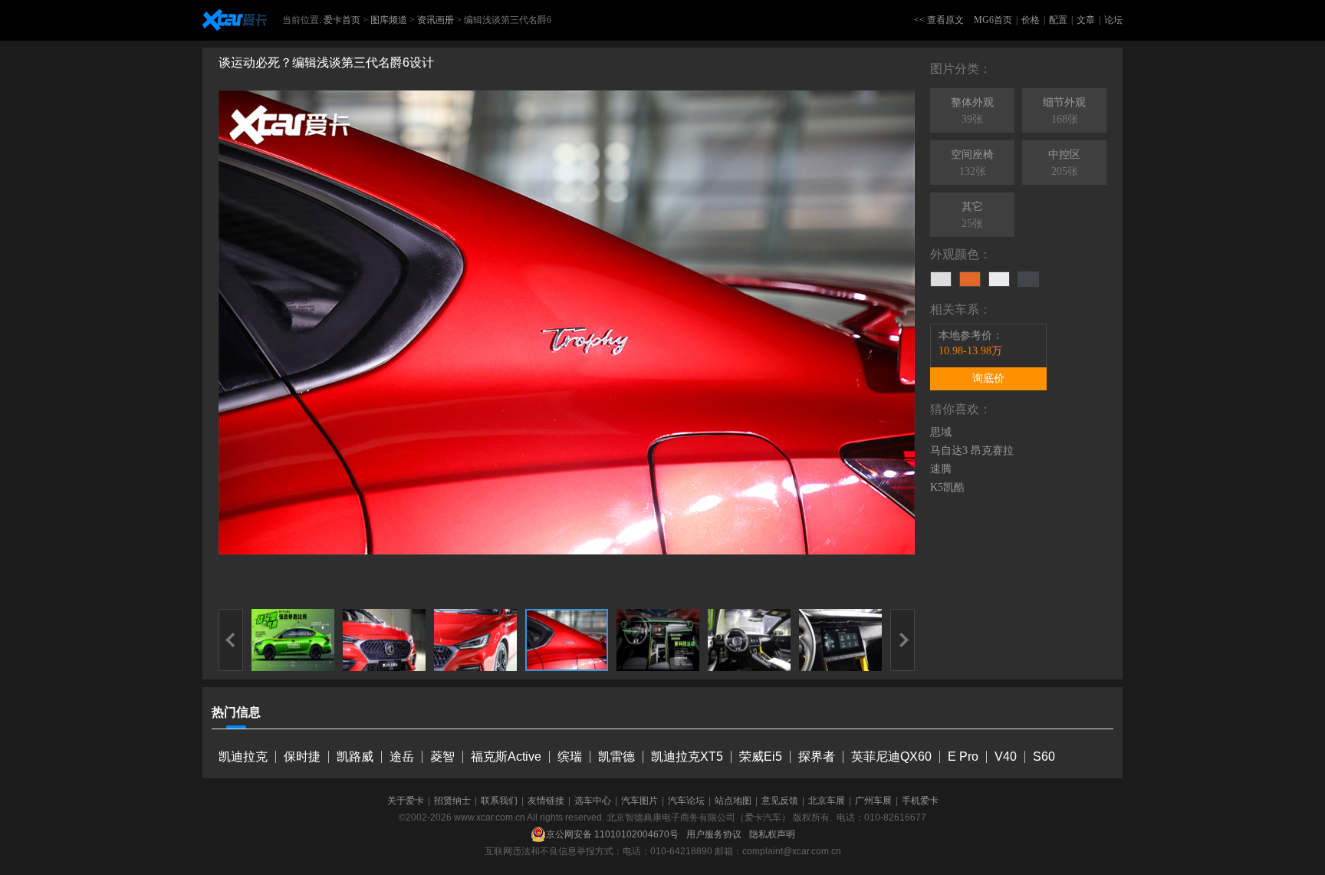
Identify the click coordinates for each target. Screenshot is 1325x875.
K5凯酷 (947, 487)
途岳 (402, 756)
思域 (941, 432)
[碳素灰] (941, 279)
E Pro (963, 756)
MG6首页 (993, 20)
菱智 (442, 756)
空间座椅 (972, 163)
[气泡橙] (970, 279)
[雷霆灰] (1028, 279)
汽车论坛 (686, 800)
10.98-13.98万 (970, 351)
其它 (972, 215)
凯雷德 (616, 756)
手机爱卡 (920, 800)
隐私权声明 (772, 834)
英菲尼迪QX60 (891, 756)
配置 (1058, 20)
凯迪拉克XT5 (687, 756)
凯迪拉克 (243, 756)
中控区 (1064, 163)
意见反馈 (779, 800)
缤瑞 (569, 756)
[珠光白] (999, 279)
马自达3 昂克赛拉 (972, 450)
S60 (1044, 756)
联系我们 (499, 800)
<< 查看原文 (939, 20)
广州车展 (873, 800)
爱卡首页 (342, 20)
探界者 (816, 756)
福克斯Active (506, 756)
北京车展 (826, 800)
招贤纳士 (452, 800)
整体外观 (972, 111)
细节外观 (1064, 111)
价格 (1030, 20)
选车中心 (592, 800)
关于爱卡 (405, 800)
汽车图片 (639, 800)
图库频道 (388, 20)
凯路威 (355, 756)
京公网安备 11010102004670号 (612, 834)
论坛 (1113, 20)
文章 (1086, 20)
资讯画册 (435, 20)
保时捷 (302, 756)
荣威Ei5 (760, 756)
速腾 (941, 469)
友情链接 (546, 800)
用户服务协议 (713, 834)
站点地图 (733, 800)
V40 (1006, 756)
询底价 (988, 378)
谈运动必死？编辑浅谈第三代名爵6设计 (326, 62)
